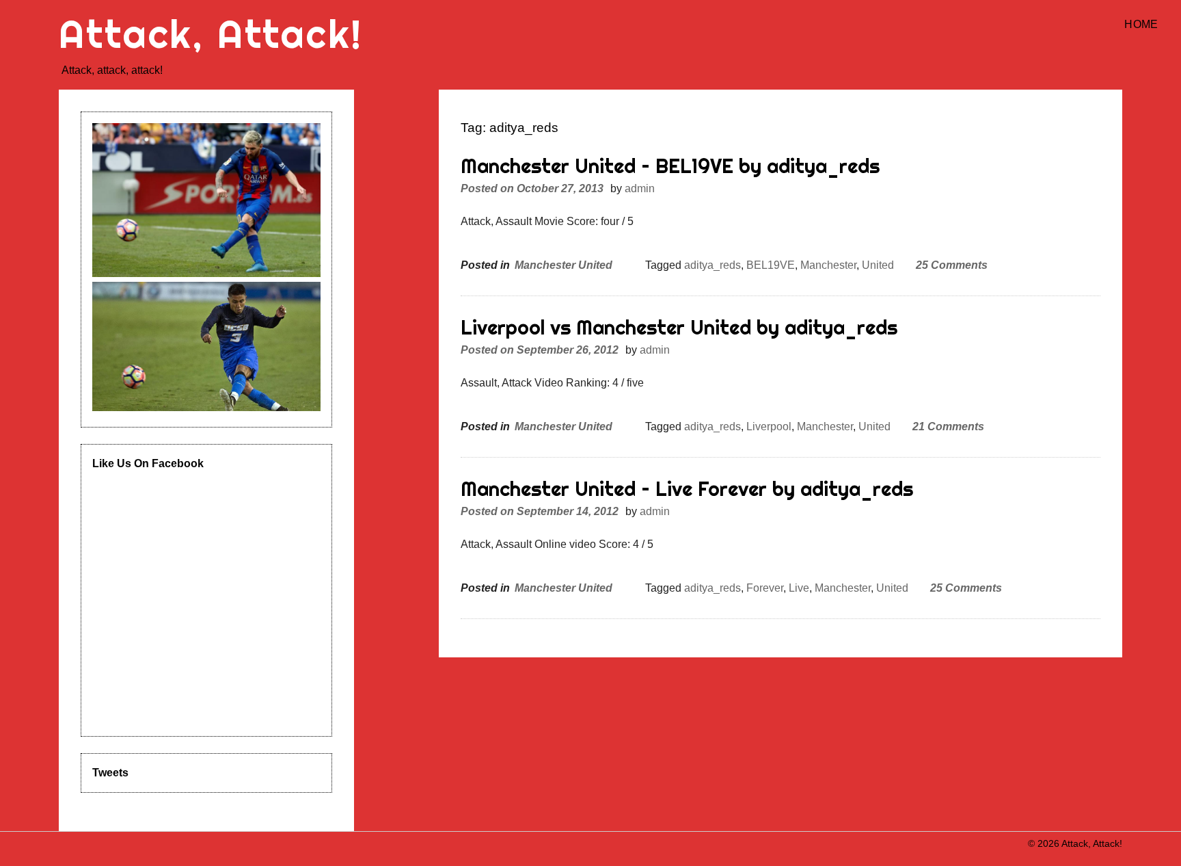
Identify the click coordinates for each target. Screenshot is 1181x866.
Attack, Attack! (210, 33)
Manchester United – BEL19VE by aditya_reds (670, 166)
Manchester (828, 265)
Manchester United (563, 265)
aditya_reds (712, 265)
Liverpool (768, 426)
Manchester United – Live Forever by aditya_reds (687, 489)
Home (1141, 24)
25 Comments (952, 265)
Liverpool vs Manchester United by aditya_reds (679, 327)
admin (640, 188)
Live (799, 588)
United (878, 265)
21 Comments (948, 426)
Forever (764, 588)
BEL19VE (770, 265)
